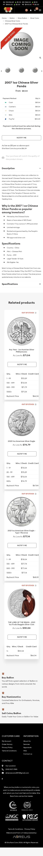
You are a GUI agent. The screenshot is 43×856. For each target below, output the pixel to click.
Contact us (27, 754)
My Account (6, 741)
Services (26, 744)
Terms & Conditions (9, 751)
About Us (27, 741)
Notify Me (21, 138)
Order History (7, 744)
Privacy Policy (7, 747)
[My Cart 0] (35, 10)
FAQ (25, 751)
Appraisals (27, 747)
